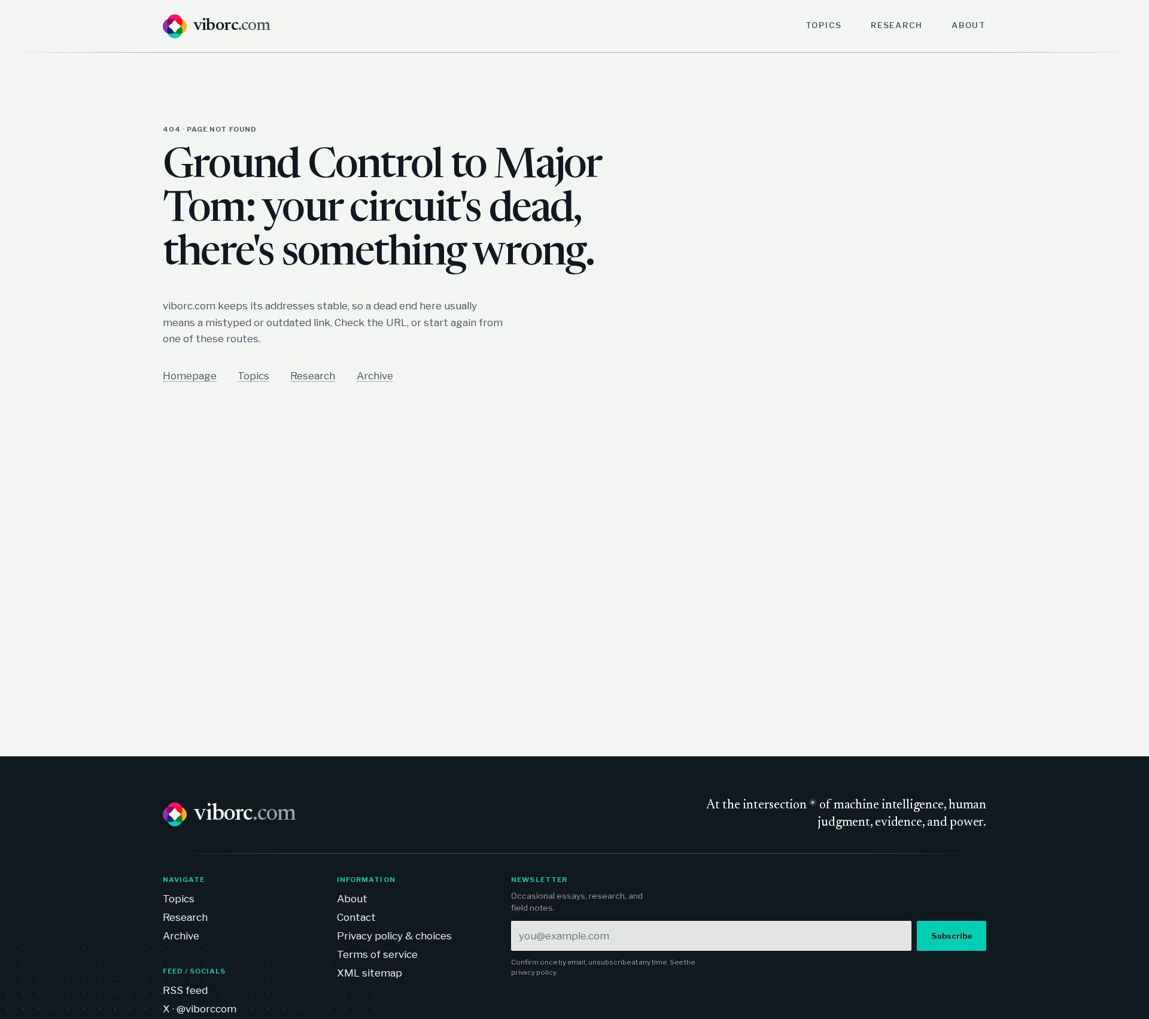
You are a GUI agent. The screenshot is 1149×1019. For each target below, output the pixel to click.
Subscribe (951, 936)
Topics (824, 25)
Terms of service (377, 954)
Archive (375, 376)
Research (897, 25)
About (969, 25)
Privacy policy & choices (394, 936)
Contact (356, 917)
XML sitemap (369, 973)
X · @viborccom (199, 1009)
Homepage (190, 376)
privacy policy (533, 972)
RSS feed (185, 990)
